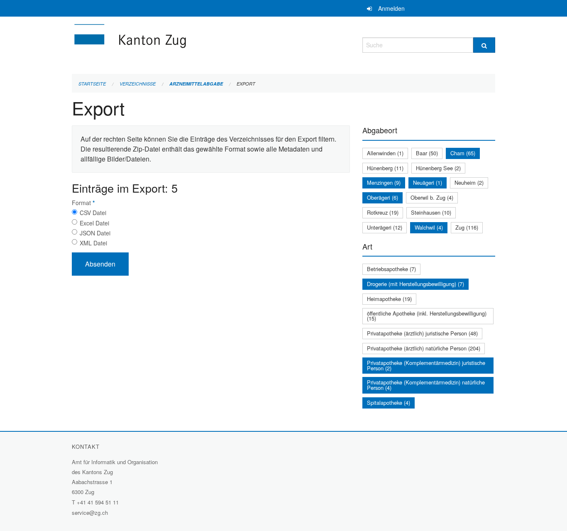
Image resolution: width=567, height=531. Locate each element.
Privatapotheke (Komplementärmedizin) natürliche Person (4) (426, 385)
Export (246, 84)
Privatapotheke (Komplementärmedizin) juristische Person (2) (426, 365)
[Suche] (484, 45)
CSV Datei (93, 212)
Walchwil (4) (429, 227)
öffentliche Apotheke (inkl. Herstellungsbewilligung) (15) (426, 316)
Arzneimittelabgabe (196, 84)
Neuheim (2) (469, 182)
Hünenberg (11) (385, 168)
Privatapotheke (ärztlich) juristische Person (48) (422, 333)
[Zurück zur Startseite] (180, 44)
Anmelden (391, 8)
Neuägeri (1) (427, 182)
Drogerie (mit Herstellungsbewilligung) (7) (415, 284)
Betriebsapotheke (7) (391, 269)
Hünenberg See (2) (438, 168)
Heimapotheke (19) (389, 299)
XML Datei (93, 243)
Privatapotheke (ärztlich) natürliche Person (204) (423, 348)
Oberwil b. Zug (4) (432, 197)
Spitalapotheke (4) (388, 402)
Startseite (92, 84)
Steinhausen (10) (431, 212)
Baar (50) (427, 153)
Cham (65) (462, 153)
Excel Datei (94, 223)
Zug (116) (466, 227)
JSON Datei (95, 233)
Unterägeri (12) (384, 227)
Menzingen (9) (384, 182)
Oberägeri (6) (382, 197)
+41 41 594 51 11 (98, 502)
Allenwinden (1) (385, 153)
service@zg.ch (90, 512)
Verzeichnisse (138, 84)
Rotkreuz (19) (382, 212)
